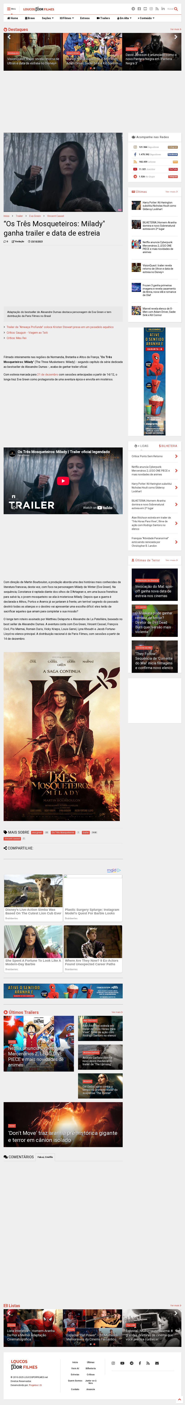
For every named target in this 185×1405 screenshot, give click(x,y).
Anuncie (90, 1389)
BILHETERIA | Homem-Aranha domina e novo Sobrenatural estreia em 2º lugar (160, 225)
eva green (35, 216)
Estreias (75, 1374)
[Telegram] (133, 9)
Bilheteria (91, 1368)
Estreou (85, 18)
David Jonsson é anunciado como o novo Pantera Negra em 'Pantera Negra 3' (91, 59)
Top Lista (71, 1325)
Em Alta (124, 18)
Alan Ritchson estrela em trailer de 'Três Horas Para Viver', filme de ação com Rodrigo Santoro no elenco (99, 1030)
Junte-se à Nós (90, 1381)
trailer (19, 216)
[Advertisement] (92, 101)
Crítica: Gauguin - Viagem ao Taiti (27, 332)
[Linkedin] (163, 9)
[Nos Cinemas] (63, 997)
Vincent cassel (55, 216)
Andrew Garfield (91, 1052)
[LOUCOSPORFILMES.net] (38, 10)
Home (14, 18)
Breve (31, 18)
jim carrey (141, 607)
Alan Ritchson (90, 1020)
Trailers (105, 18)
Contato (75, 1389)
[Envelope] (157, 1363)
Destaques (17, 29)
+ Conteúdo (145, 18)
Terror (12, 1126)
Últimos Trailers (23, 1012)
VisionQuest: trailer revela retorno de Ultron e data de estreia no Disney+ (158, 268)
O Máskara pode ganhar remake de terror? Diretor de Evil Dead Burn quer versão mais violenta (154, 622)
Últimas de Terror (147, 560)
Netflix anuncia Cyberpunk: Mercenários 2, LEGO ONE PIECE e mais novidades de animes (36, 1056)
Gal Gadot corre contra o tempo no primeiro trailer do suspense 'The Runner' (100, 1090)
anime (12, 1042)
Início (6, 216)
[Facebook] (139, 9)
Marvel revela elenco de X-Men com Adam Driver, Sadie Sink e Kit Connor (159, 312)
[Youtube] (145, 9)
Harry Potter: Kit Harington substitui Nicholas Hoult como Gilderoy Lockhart (159, 205)
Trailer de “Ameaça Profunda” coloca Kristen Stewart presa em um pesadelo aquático (60, 327)
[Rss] (157, 9)
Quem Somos (75, 1380)
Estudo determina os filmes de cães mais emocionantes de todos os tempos (151, 1335)
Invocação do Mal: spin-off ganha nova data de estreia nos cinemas (154, 591)
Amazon (87, 1081)
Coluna (11, 1329)
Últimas (141, 192)
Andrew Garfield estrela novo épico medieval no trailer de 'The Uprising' (98, 1061)
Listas (14, 1305)
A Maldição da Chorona (147, 580)
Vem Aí (75, 1368)
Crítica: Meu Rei (16, 338)
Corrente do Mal (144, 648)
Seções (46, 18)
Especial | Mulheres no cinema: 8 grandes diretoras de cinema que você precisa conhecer (90, 1335)
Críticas (91, 1374)
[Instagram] (151, 9)
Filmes (67, 18)
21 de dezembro (47, 374)
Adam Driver (14, 53)
